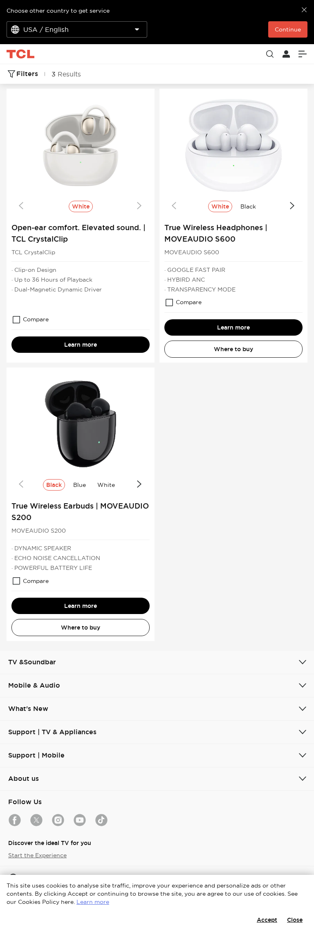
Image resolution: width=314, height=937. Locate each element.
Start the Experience (37, 855)
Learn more (80, 344)
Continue (288, 29)
